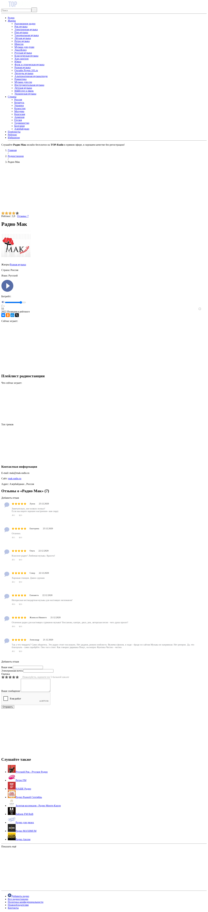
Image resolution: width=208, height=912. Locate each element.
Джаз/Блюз (20, 50)
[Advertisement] (98, 189)
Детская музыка (23, 88)
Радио (11, 17)
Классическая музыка (26, 55)
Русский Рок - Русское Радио (32, 771)
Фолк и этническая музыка (29, 64)
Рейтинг (12, 134)
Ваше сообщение (10, 691)
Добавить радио (20, 896)
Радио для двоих (25, 822)
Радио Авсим (23, 839)
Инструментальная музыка (29, 85)
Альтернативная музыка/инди (31, 76)
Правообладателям (18, 905)
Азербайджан (21, 128)
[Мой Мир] (12, 315)
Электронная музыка (26, 29)
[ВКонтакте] (3, 315)
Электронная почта (12, 670)
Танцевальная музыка (26, 35)
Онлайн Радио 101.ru (26, 70)
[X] (17, 315)
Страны (12, 96)
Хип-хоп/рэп (21, 58)
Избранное (14, 137)
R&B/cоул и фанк (24, 90)
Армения (19, 117)
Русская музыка (23, 52)
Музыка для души (24, 47)
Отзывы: (23, 216)
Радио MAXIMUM (26, 831)
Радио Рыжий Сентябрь (29, 797)
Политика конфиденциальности (25, 902)
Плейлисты (14, 131)
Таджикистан (21, 123)
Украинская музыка (25, 93)
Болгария (19, 126)
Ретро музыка (22, 41)
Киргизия (19, 114)
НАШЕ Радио (23, 788)
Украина (19, 105)
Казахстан (20, 108)
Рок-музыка (20, 26)
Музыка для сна (23, 82)
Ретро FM (21, 780)
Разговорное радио (24, 23)
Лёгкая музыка (22, 38)
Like (204, 309)
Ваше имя (6, 667)
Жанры (12, 20)
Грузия (18, 120)
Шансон (19, 44)
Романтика (20, 79)
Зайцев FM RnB (24, 814)
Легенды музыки (23, 73)
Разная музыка (22, 67)
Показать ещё (8, 846)
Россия (18, 99)
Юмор (17, 61)
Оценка (5, 674)
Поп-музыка (21, 32)
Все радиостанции (18, 899)
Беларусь (19, 102)
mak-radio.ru (14, 478)
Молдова (19, 111)
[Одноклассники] (8, 315)
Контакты (13, 907)
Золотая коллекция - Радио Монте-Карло (38, 805)
